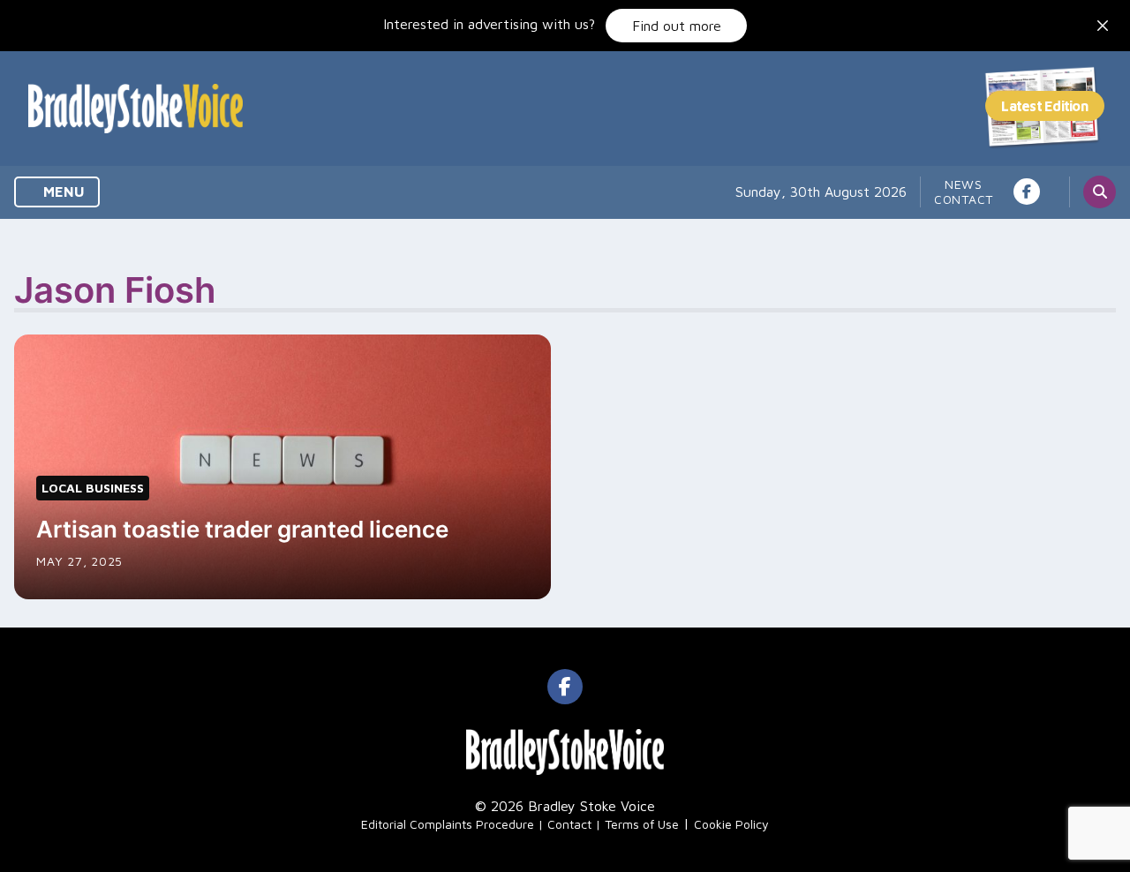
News (964, 184)
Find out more (676, 26)
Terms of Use (642, 823)
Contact (963, 199)
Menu (62, 191)
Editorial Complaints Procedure (447, 823)
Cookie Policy (731, 823)
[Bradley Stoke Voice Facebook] (1026, 191)
